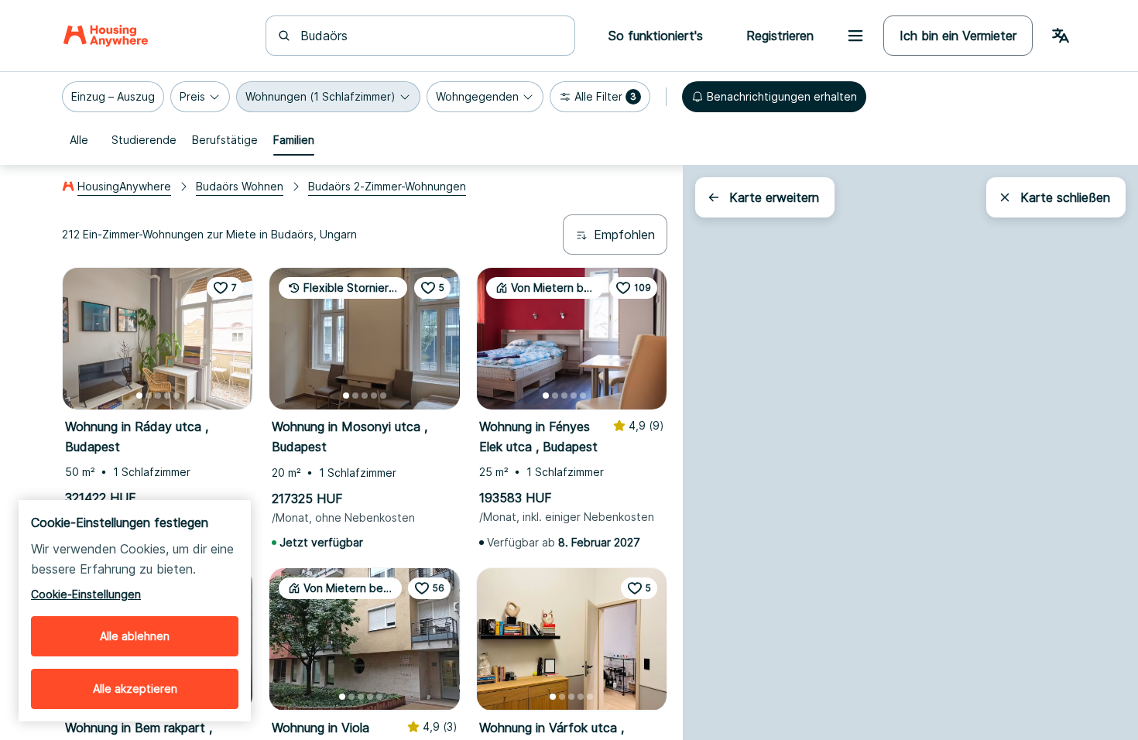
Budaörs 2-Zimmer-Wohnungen (387, 186)
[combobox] (429, 36)
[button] (113, 96)
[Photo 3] (158, 395)
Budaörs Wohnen (239, 186)
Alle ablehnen (135, 635)
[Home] (105, 35)
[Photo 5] (176, 395)
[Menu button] (855, 35)
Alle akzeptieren (135, 688)
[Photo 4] (167, 395)
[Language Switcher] (1060, 35)
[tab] (79, 140)
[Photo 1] (139, 395)
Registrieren (780, 35)
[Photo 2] (148, 395)
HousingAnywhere (124, 186)
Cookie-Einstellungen (86, 594)
